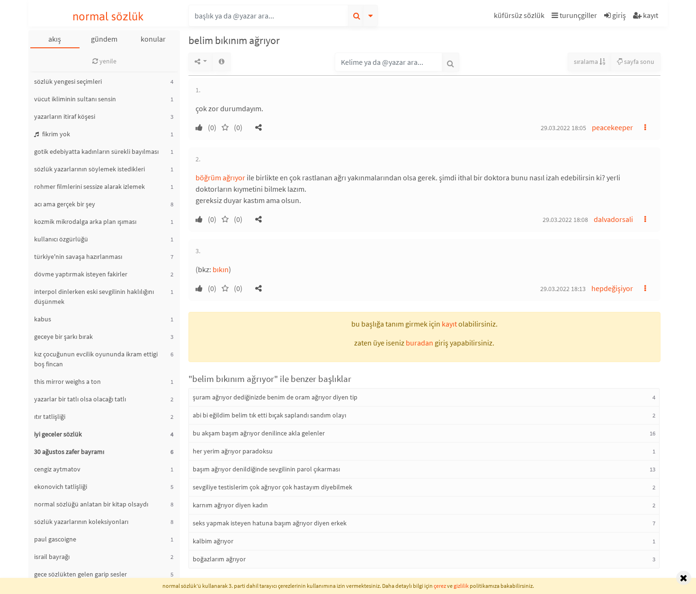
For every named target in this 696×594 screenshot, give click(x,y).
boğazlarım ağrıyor (219, 559)
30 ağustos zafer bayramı (69, 451)
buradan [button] (419, 342)
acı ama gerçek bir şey (64, 204)
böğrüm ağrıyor (220, 177)
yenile (107, 61)
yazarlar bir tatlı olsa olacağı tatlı (80, 399)
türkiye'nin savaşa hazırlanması (78, 256)
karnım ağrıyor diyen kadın (230, 505)
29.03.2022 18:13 (563, 288)
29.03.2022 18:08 (565, 219)
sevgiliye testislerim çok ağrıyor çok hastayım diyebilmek (272, 487)
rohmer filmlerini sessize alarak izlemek (89, 186)
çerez (440, 585)
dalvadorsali (613, 219)
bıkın (221, 269)
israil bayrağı (52, 556)
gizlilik (461, 585)
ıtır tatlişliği (49, 416)
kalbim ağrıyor (213, 541)
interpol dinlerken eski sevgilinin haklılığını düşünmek (94, 296)
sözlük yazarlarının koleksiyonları (81, 521)
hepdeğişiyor (612, 288)
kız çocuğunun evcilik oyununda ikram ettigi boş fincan (96, 359)
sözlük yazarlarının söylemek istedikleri (89, 169)
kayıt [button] (449, 323)
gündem (104, 39)
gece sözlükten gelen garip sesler (80, 574)
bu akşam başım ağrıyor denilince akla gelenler (259, 433)
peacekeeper (612, 127)
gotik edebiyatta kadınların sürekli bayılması (96, 151)
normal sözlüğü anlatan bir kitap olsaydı (91, 504)
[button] (520, 17)
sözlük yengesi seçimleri (68, 81)
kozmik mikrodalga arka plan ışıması (85, 221)
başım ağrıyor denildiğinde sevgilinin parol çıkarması (266, 469)
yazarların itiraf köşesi (64, 116)
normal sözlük (108, 16)
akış (54, 39)
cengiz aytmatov (57, 469)
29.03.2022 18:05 (563, 128)
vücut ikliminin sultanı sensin (75, 99)
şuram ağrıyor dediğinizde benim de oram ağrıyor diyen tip (275, 397)
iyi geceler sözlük (58, 434)
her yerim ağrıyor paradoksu (233, 451)
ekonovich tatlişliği (60, 486)
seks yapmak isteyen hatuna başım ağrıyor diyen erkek (270, 523)
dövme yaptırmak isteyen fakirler (80, 274)
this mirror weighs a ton (67, 381)
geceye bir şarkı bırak (63, 336)
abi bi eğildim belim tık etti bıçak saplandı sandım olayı (269, 415)
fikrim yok (55, 134)
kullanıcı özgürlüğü (61, 239)
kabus (42, 319)
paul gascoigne (55, 539)
